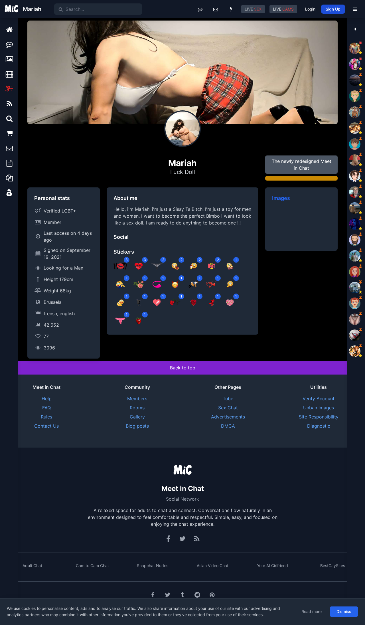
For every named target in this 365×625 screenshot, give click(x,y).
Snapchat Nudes (152, 565)
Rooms (137, 407)
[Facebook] (168, 538)
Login (310, 9)
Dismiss (343, 611)
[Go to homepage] (182, 470)
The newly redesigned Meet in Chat (301, 164)
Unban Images (318, 407)
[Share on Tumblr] (182, 595)
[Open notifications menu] (231, 9)
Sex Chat (228, 407)
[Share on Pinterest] (212, 595)
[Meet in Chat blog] (197, 538)
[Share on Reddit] (197, 595)
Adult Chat (32, 565)
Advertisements (228, 417)
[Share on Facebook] (153, 595)
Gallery (137, 417)
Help (47, 398)
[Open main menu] (355, 9)
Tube (228, 398)
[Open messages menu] (215, 9)
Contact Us (46, 426)
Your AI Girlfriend (272, 565)
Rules (46, 417)
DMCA (228, 426)
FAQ (46, 407)
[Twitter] (182, 538)
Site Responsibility (318, 417)
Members (137, 398)
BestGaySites (332, 565)
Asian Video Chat (212, 565)
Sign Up (333, 9)
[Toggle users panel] (355, 29)
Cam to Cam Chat (92, 565)
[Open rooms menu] (200, 9)
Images (281, 198)
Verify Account (318, 398)
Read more (311, 611)
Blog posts (137, 426)
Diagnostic (318, 426)
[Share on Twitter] (168, 595)
